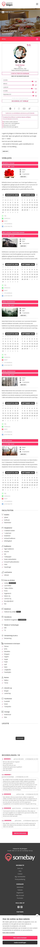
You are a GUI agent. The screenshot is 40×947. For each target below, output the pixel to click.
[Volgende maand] (37, 195)
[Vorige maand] (3, 195)
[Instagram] (21, 907)
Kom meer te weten (9, 932)
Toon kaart (20, 738)
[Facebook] (18, 907)
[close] (37, 915)
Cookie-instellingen (20, 942)
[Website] (10, 109)
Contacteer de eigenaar (20, 73)
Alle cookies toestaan (20, 938)
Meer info (5, 151)
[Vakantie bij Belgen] (7, 4)
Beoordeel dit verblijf (20, 101)
